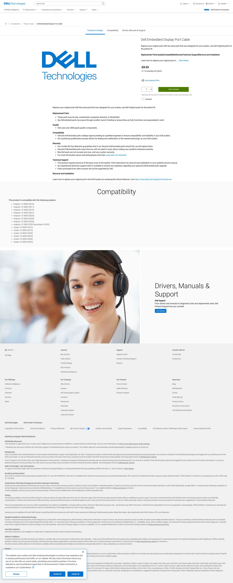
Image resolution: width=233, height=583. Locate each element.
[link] (198, 3)
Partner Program (122, 393)
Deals (7, 401)
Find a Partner (121, 384)
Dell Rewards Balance (69, 372)
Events (174, 393)
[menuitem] (30, 10)
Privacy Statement (57, 428)
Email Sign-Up (177, 397)
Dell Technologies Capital (70, 393)
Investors (64, 397)
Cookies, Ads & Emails (104, 428)
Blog (174, 384)
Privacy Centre (177, 401)
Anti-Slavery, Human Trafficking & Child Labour (170, 428)
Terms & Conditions (37, 428)
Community (176, 354)
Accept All (75, 574)
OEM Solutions (122, 388)
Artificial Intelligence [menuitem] (11, 10)
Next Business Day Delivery (147, 541)
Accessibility (142, 428)
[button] (185, 3)
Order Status (65, 359)
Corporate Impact (67, 410)
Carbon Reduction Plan (202, 428)
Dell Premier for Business (220, 10)
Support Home (121, 354)
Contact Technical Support (126, 359)
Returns (119, 363)
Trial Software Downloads (182, 410)
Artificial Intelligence (12, 384)
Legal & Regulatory (125, 428)
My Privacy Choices (77, 428)
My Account (65, 354)
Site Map (8, 355)
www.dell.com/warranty (116, 155)
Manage (16, 574)
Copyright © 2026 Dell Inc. (14, 428)
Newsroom (65, 401)
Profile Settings (66, 363)
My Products (65, 367)
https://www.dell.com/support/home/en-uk (153, 179)
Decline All (57, 574)
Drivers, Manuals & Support (134, 30)
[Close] (83, 552)
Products (8, 388)
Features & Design (95, 30)
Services (8, 397)
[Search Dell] (103, 3)
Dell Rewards (177, 388)
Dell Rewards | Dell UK (149, 457)
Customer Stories (67, 415)
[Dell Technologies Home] (14, 3)
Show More (184, 60)
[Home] (6, 23)
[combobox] (69, 4)
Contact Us (176, 359)
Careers (64, 388)
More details (129, 469)
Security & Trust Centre (180, 406)
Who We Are (65, 384)
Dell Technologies (11, 423)
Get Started (160, 311)
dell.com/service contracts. (159, 524)
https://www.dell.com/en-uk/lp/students (134, 444)
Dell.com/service (120, 488)
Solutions (8, 393)
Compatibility (112, 30)
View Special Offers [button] (152, 80)
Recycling (64, 406)
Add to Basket (173, 89)
